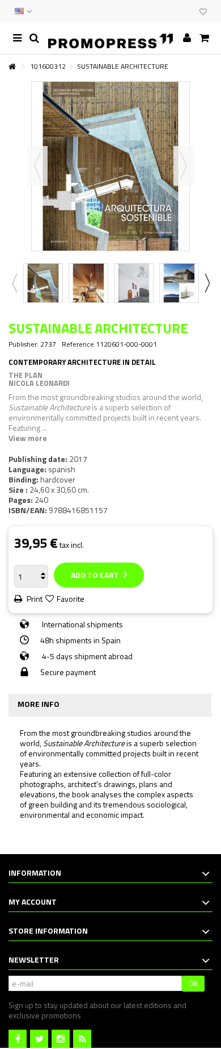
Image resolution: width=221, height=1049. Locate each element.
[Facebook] (17, 1039)
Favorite (70, 599)
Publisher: (23, 344)
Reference (78, 344)
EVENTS (176, 11)
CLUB (188, 11)
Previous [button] (37, 166)
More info (39, 704)
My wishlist (203, 13)
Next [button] (183, 166)
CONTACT (165, 11)
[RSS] (82, 1039)
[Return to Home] (11, 67)
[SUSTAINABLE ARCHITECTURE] (43, 283)
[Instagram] (61, 1039)
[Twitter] (39, 1039)
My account (32, 902)
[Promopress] (110, 38)
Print (33, 599)
